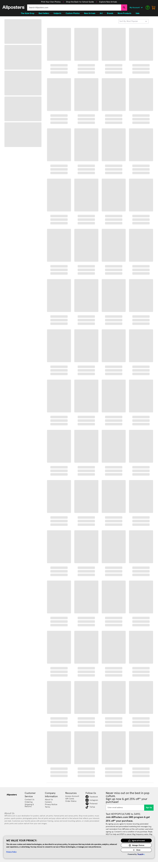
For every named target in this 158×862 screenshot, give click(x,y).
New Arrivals (89, 13)
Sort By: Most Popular (128, 21)
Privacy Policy (11, 852)
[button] (51, 2)
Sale (137, 13)
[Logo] (13, 7)
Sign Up (149, 807)
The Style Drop (27, 13)
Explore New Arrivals (108, 2)
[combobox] (74, 7)
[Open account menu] (142, 7)
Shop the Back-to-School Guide (80, 2)
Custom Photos (73, 13)
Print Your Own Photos (51, 2)
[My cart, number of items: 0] (154, 8)
